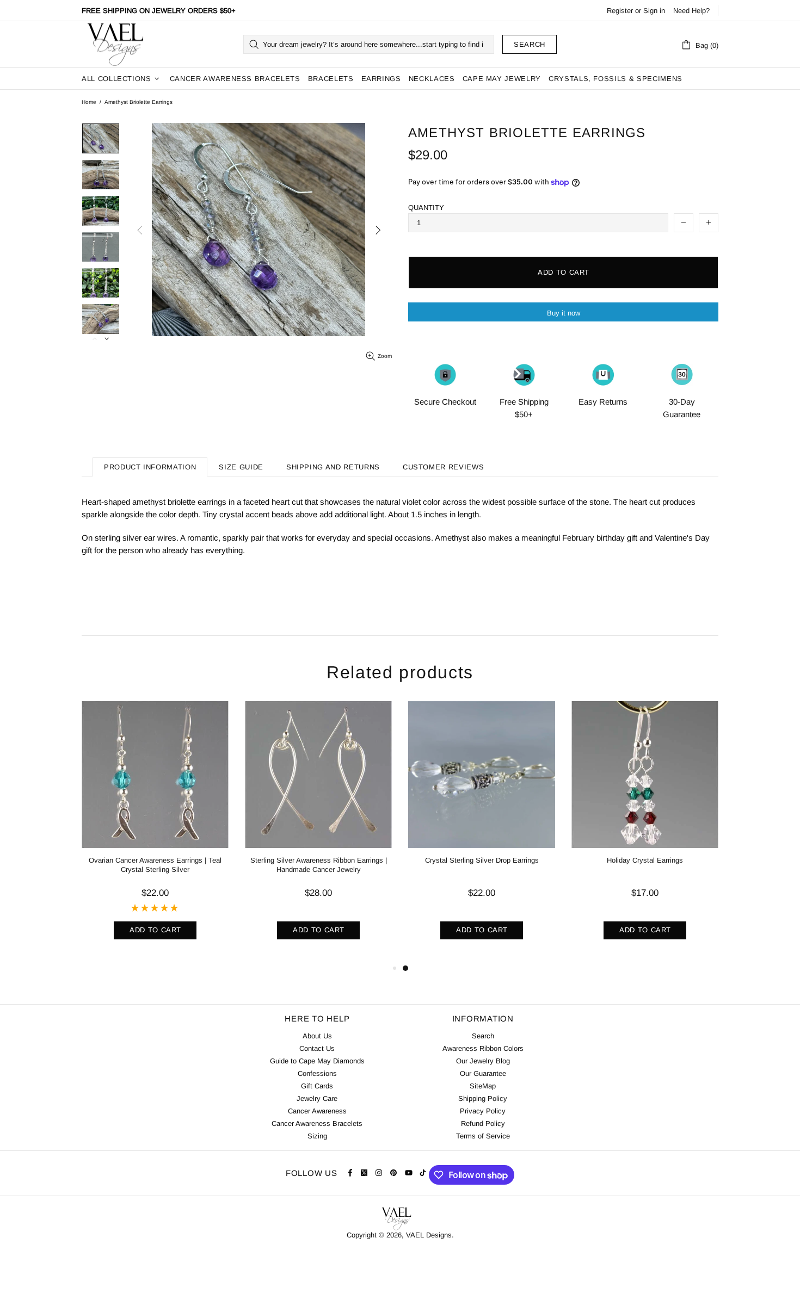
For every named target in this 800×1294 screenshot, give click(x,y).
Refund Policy (483, 1123)
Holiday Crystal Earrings (645, 860)
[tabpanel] (481, 831)
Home (89, 102)
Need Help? (691, 11)
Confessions (317, 1073)
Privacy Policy (483, 1111)
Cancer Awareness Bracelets (317, 1123)
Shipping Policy (482, 1098)
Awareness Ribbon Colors (483, 1048)
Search (529, 44)
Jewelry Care (317, 1098)
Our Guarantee (483, 1073)
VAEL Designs (115, 44)
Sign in (654, 11)
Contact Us (317, 1048)
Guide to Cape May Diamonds (317, 1061)
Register (620, 11)
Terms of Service (483, 1136)
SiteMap (483, 1086)
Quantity (426, 207)
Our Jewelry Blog (483, 1061)
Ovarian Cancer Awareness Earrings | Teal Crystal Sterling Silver (155, 865)
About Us (317, 1036)
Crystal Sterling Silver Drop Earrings (482, 860)
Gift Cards (317, 1086)
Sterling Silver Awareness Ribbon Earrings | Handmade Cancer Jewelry (318, 865)
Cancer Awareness (317, 1111)
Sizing (317, 1136)
